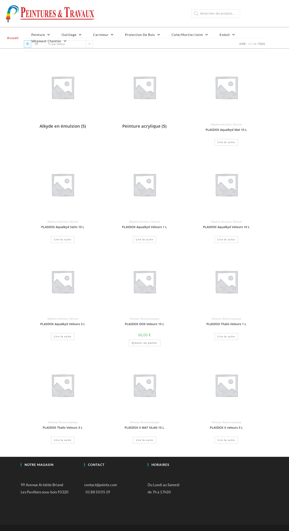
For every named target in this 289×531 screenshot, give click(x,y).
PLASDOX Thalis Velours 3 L (63, 428)
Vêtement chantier (46, 41)
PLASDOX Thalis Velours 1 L (226, 324)
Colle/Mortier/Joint (188, 35)
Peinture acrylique (149, 318)
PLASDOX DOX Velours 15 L (144, 324)
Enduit (225, 35)
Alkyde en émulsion (221, 124)
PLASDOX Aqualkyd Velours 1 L (144, 227)
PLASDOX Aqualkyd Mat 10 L (226, 130)
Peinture (38, 35)
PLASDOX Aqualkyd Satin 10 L (62, 227)
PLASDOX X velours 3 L (226, 428)
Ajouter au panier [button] (144, 343)
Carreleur (101, 35)
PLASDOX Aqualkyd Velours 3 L (62, 324)
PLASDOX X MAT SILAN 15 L (144, 428)
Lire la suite (226, 142)
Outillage (69, 35)
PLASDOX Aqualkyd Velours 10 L (226, 227)
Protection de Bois (140, 35)
